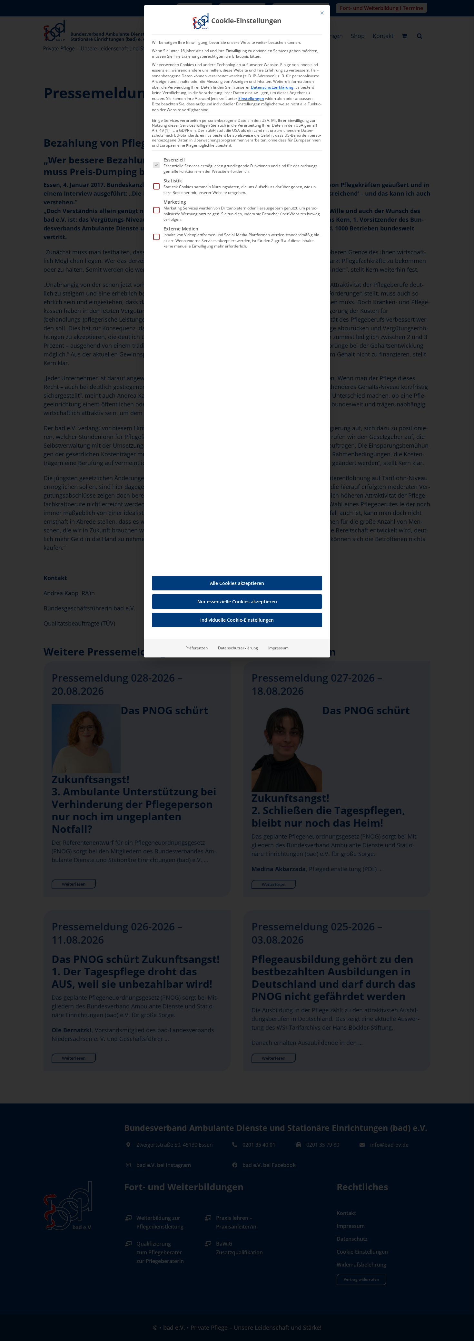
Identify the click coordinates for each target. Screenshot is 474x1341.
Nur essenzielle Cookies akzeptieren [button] (237, 601)
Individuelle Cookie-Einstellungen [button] (237, 620)
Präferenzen (196, 648)
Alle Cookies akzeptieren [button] (237, 583)
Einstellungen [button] (251, 98)
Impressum (278, 648)
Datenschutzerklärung (272, 87)
